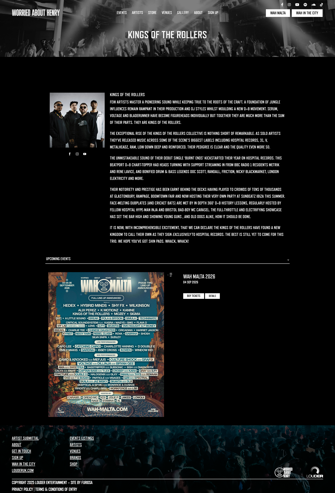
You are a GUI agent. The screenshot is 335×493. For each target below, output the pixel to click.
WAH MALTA (278, 13)
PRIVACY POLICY (22, 489)
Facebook (70, 154)
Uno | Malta (191, 288)
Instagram (77, 154)
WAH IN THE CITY (307, 13)
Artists (137, 13)
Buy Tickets (193, 295)
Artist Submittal (25, 438)
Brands (75, 457)
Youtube (85, 154)
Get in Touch (21, 451)
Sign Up (213, 13)
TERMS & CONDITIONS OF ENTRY (56, 489)
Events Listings (82, 438)
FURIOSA (86, 482)
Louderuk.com (23, 470)
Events (122, 13)
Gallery (183, 13)
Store (152, 13)
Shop (73, 464)
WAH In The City (23, 464)
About (198, 13)
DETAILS (212, 296)
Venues (167, 13)
